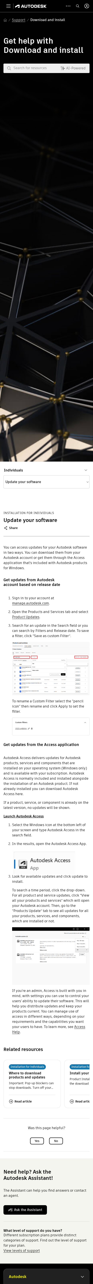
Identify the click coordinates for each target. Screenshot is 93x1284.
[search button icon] (77, 6)
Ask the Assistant (28, 1209)
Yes (37, 1141)
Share (13, 528)
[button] (46, 481)
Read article (23, 1101)
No (56, 1141)
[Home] (30, 6)
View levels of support (21, 1250)
